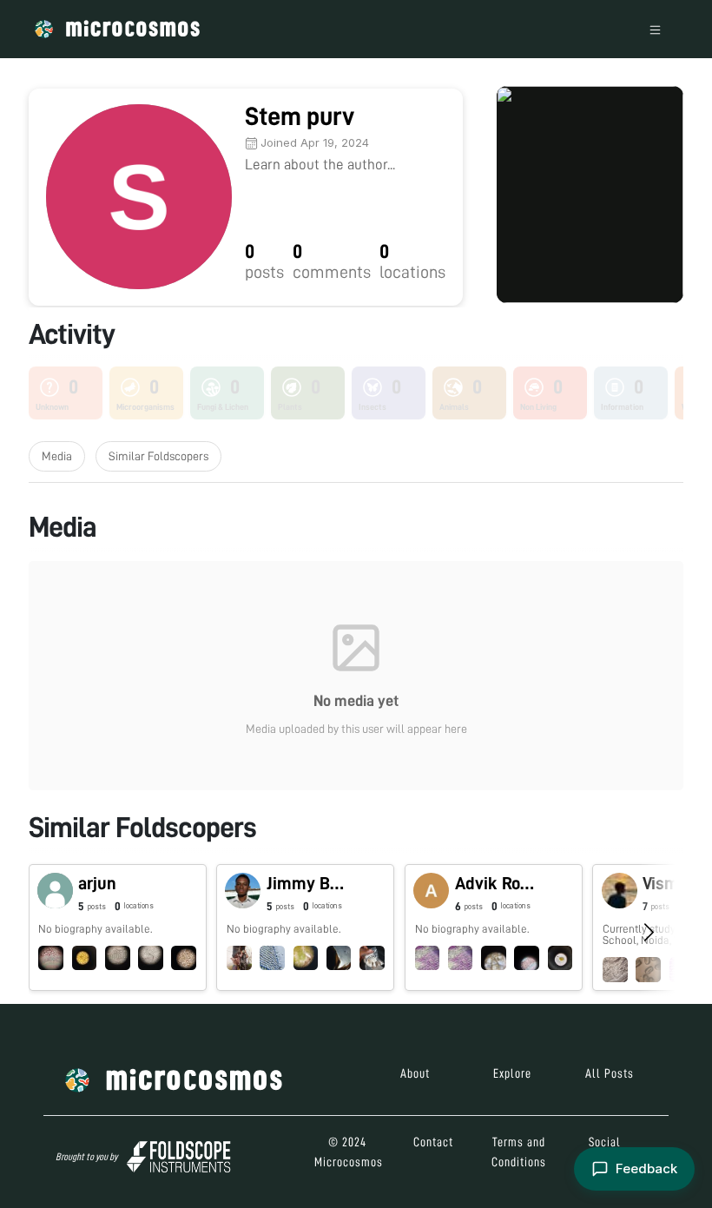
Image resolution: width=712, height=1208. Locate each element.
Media (57, 456)
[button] (118, 927)
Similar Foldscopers (158, 456)
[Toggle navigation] (655, 29)
